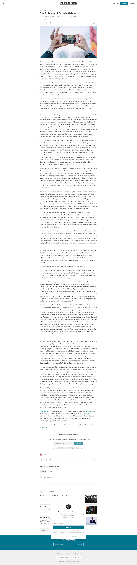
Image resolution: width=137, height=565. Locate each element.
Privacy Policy (80, 532)
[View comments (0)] (46, 23)
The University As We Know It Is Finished (56, 496)
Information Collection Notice (68, 532)
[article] (68, 499)
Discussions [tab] (52, 491)
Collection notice (78, 553)
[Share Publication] (117, 3)
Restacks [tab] (50, 471)
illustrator (89, 411)
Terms (71, 553)
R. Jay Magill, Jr (45, 411)
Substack (60, 561)
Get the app (76, 557)
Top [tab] (41, 491)
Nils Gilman (46, 499)
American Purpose (45, 10)
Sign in (132, 3)
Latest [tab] (45, 491)
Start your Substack (64, 557)
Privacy (67, 553)
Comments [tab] (43, 471)
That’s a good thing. (45, 498)
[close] (83, 505)
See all (43, 530)
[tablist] (46, 471)
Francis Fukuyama (50, 510)
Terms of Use (76, 530)
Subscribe (124, 3)
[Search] (114, 3)
